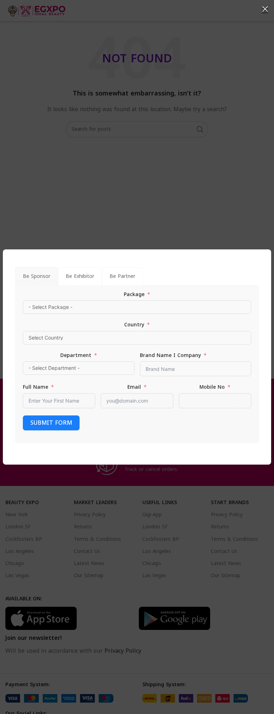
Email (134, 387)
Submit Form (51, 422)
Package (134, 295)
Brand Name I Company (170, 355)
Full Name (35, 387)
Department (75, 355)
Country (134, 325)
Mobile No (212, 387)
